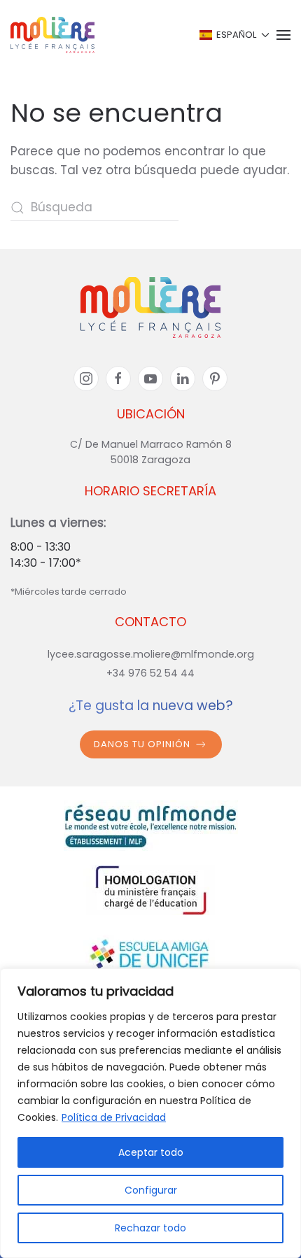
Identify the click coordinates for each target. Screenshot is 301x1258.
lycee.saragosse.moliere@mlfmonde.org (151, 654)
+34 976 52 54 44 (150, 673)
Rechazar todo (150, 1228)
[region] (150, 1113)
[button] (233, 35)
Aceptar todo (150, 1152)
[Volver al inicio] (52, 35)
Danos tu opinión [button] (142, 744)
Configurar (151, 1190)
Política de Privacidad (114, 1117)
